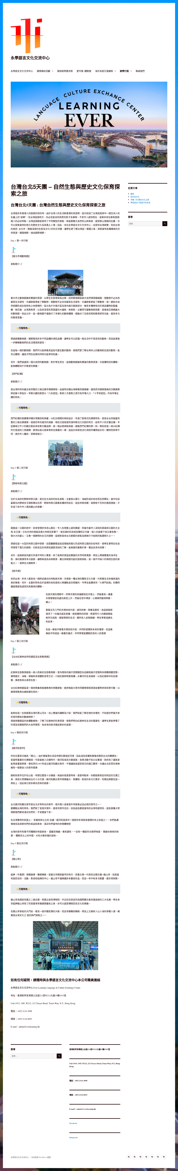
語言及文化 (134, 196)
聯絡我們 (140, 71)
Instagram (73, 1137)
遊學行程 (124, 71)
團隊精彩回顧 (43, 71)
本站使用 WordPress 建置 (41, 1157)
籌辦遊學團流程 (65, 71)
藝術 (132, 194)
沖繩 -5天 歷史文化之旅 (139, 199)
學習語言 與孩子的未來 (140, 202)
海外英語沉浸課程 (104, 71)
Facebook (73, 1123)
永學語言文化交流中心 (30, 58)
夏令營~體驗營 (84, 71)
